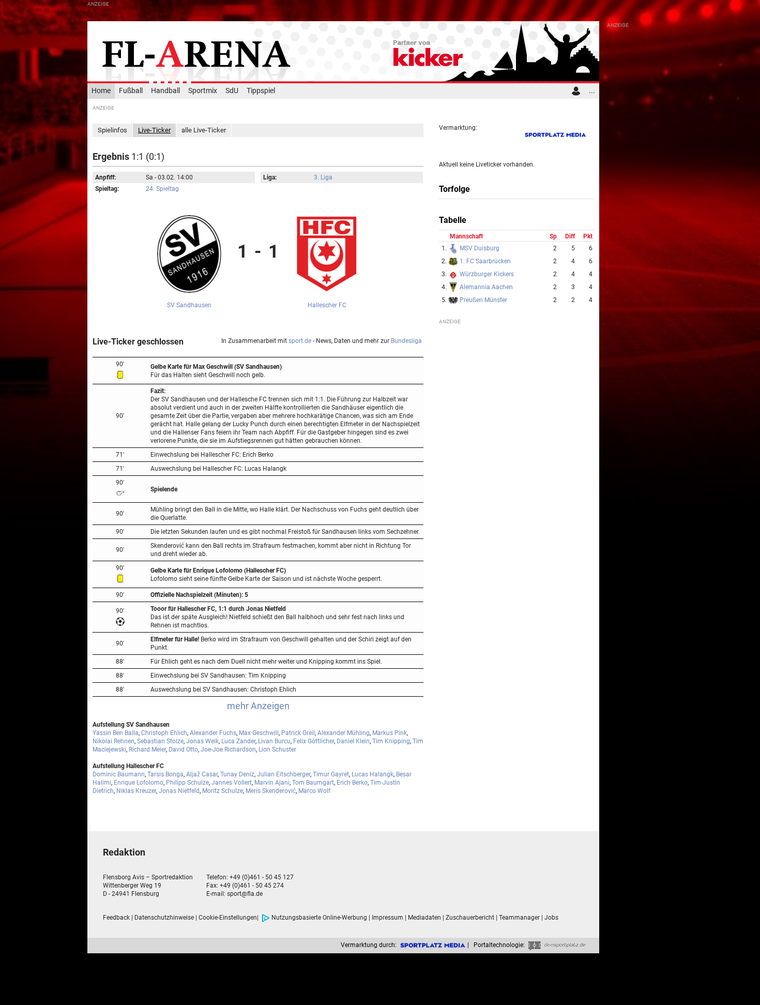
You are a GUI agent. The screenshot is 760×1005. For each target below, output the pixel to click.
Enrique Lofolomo (138, 782)
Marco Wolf (314, 790)
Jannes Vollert (231, 782)
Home (101, 90)
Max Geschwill (259, 733)
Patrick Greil (298, 733)
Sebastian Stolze (160, 741)
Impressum (387, 917)
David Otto (183, 749)
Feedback (116, 917)
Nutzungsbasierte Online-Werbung (319, 917)
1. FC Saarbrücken (484, 261)
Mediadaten (424, 917)
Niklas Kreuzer (136, 790)
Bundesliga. (407, 340)
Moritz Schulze (222, 790)
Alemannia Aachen (485, 287)
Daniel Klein (353, 741)
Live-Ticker (154, 130)
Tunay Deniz (237, 774)
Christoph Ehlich (164, 733)
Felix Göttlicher (313, 741)
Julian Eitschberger (283, 774)
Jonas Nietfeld (179, 790)
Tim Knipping (391, 741)
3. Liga (323, 177)
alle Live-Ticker (203, 130)
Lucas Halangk (372, 774)
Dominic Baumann (119, 774)
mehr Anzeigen (258, 705)
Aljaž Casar (202, 774)
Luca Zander (238, 741)
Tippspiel (261, 90)
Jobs (551, 917)
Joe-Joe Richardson (228, 749)
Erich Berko (352, 782)
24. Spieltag (162, 188)
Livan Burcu (274, 741)
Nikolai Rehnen (113, 741)
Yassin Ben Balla (116, 733)
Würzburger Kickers (486, 274)
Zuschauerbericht (470, 917)
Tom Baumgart (313, 782)
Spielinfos (112, 130)
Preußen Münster (482, 300)
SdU (231, 90)
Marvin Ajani (272, 782)
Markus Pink (389, 733)
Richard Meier (147, 749)
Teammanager (519, 917)
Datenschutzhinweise (164, 917)
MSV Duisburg (478, 248)
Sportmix (202, 90)
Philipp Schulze (187, 782)
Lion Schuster (277, 749)
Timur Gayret (331, 774)
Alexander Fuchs (213, 733)
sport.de (299, 340)
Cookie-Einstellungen (228, 917)
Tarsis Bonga (165, 774)
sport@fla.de (245, 893)
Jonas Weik (202, 741)
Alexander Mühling (343, 733)
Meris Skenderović (271, 790)
